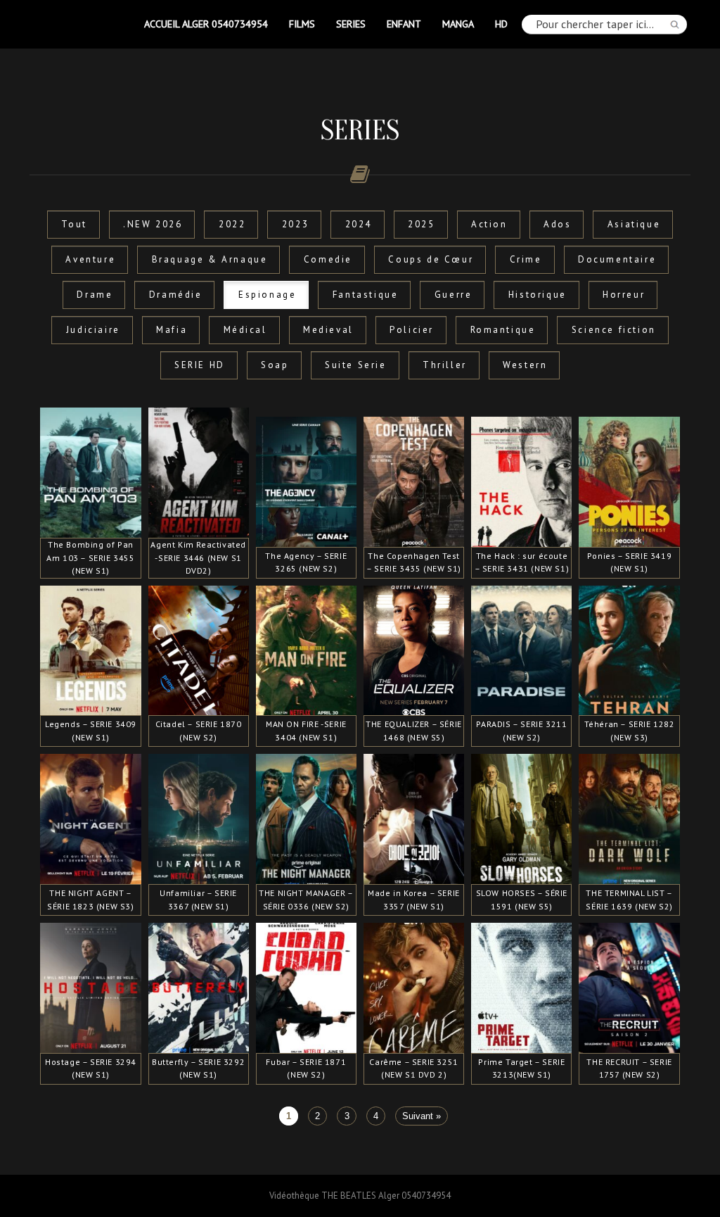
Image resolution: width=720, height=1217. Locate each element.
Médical (245, 330)
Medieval (328, 330)
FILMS (302, 23)
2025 (421, 224)
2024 (358, 224)
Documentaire (617, 259)
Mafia (171, 330)
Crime (526, 259)
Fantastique (366, 295)
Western (525, 365)
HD (501, 23)
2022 (232, 224)
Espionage (267, 295)
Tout (73, 224)
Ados (557, 224)
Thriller (445, 365)
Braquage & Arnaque (210, 259)
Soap (274, 365)
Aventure (90, 259)
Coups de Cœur (430, 259)
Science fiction (614, 330)
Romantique (503, 330)
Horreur (624, 295)
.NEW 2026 (152, 224)
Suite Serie (356, 365)
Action (489, 224)
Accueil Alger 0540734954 (206, 23)
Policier (412, 330)
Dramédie (175, 295)
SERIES (351, 23)
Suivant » (421, 1116)
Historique (537, 295)
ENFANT (404, 23)
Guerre (453, 295)
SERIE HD (199, 365)
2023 (295, 224)
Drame (94, 295)
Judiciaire (93, 330)
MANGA (458, 23)
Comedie (328, 259)
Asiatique (634, 224)
